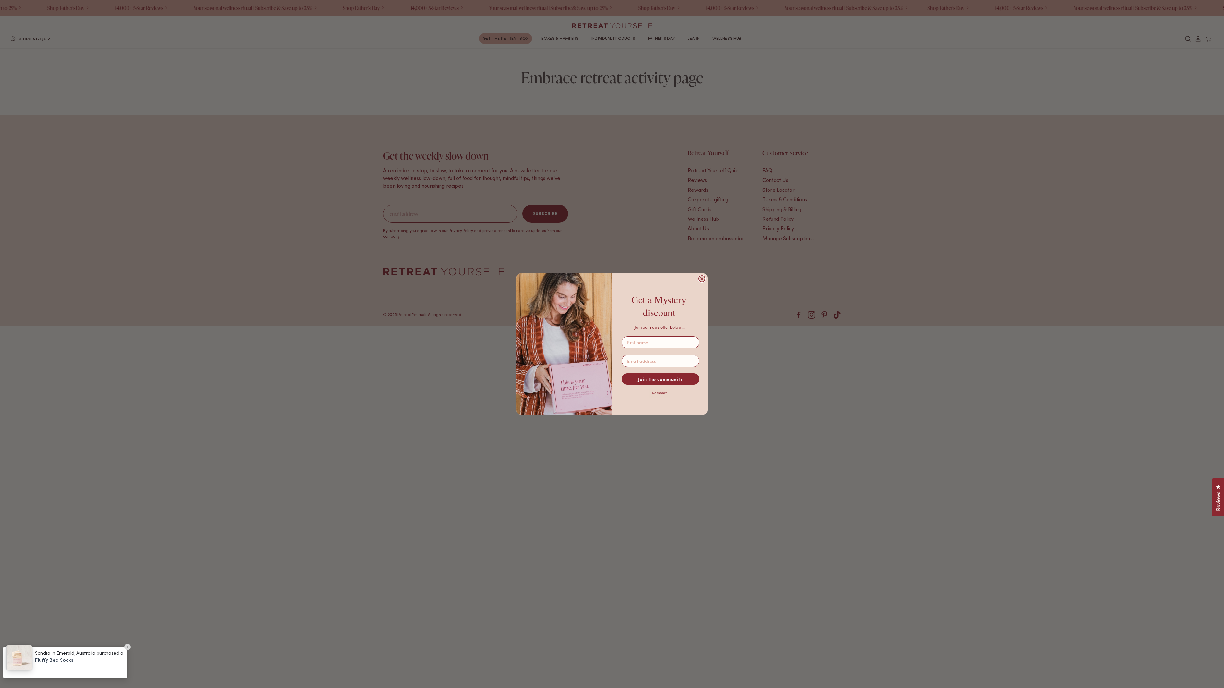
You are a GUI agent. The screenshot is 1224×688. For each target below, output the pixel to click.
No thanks (659, 393)
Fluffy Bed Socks (54, 660)
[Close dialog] (702, 279)
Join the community (660, 379)
